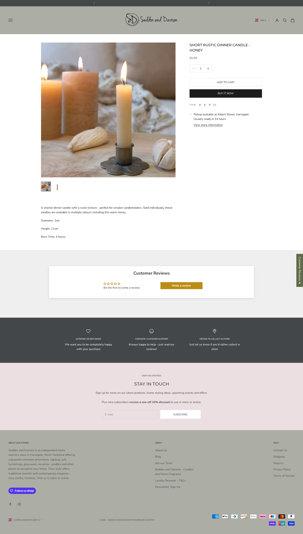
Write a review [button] (181, 286)
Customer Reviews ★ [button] (300, 270)
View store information (208, 125)
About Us (161, 450)
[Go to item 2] (57, 186)
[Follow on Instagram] (19, 504)
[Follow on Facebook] (10, 504)
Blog (158, 457)
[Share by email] (214, 105)
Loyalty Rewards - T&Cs (170, 480)
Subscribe (180, 414)
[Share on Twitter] (204, 105)
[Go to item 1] (46, 186)
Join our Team (163, 463)
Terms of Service (284, 476)
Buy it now (226, 93)
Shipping (278, 457)
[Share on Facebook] (199, 105)
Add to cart (226, 82)
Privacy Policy (282, 469)
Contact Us (280, 450)
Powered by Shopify (143, 520)
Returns (278, 463)
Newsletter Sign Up (167, 487)
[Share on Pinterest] (209, 105)
